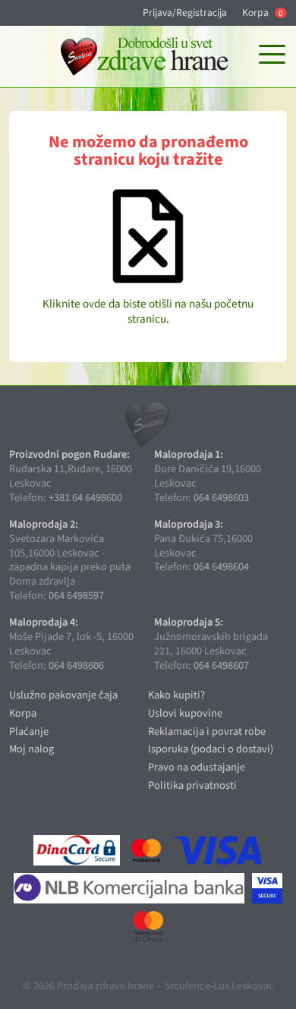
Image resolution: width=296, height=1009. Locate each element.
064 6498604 (221, 567)
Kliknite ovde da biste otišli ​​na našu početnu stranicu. (148, 311)
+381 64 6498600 (85, 498)
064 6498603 (221, 498)
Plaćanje (29, 731)
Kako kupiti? (176, 695)
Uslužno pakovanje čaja (63, 695)
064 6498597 (76, 596)
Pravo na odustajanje (196, 767)
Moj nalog (31, 749)
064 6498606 (76, 665)
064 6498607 (221, 665)
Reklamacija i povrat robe (207, 731)
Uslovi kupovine (185, 713)
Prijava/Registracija (185, 13)
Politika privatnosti (192, 785)
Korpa (262, 13)
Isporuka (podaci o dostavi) (210, 749)
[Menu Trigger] (272, 55)
